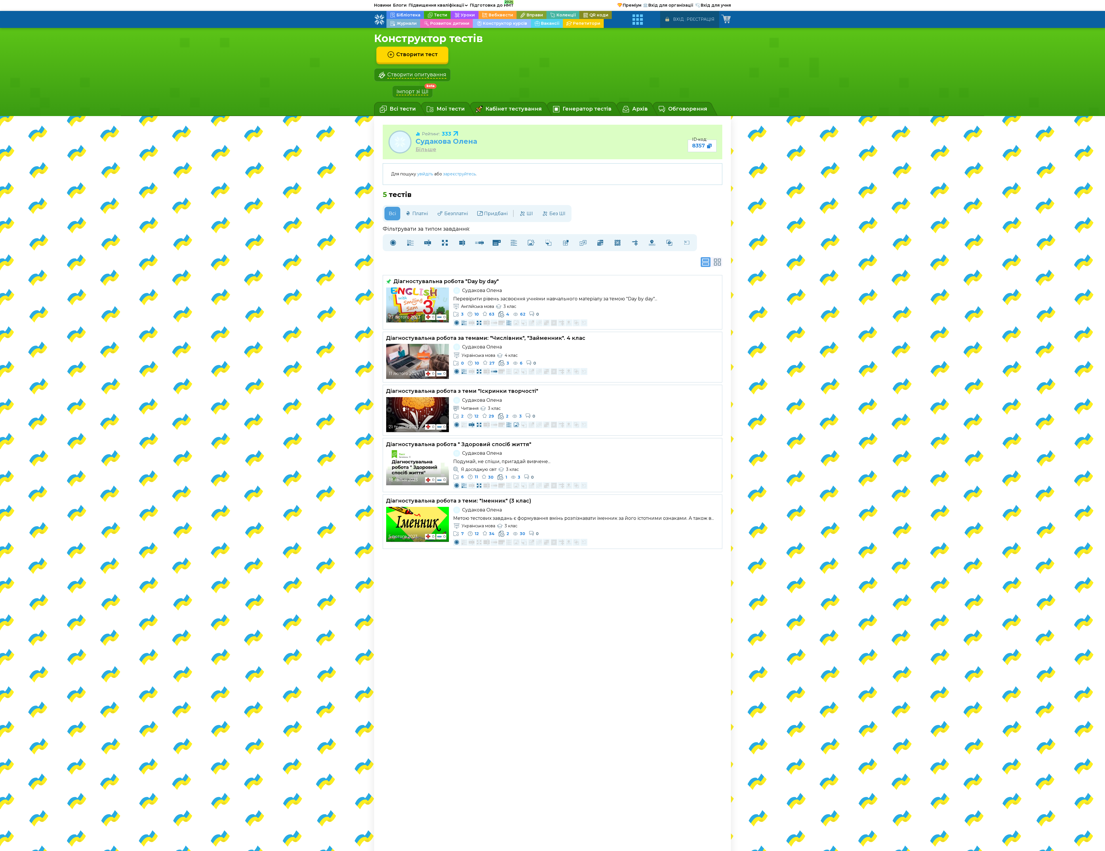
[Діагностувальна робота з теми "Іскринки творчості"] (417, 415)
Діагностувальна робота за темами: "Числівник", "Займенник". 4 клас (485, 338)
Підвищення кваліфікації (438, 5)
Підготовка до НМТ (492, 4)
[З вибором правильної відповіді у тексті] (496, 242)
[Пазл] (565, 242)
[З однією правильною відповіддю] (393, 242)
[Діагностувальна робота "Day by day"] (417, 305)
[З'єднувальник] (669, 242)
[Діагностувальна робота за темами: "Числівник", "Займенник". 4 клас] (417, 361)
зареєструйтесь (459, 174)
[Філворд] (617, 242)
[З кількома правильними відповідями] (410, 242)
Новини (382, 5)
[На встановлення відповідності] (445, 242)
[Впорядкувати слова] (600, 242)
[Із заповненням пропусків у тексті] (479, 242)
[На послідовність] (514, 242)
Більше (426, 150)
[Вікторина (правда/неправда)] (583, 242)
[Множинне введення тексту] (462, 242)
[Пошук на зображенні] (531, 242)
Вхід (678, 19)
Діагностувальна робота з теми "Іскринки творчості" (462, 391)
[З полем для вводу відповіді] (427, 242)
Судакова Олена (446, 141)
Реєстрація (701, 19)
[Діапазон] (652, 242)
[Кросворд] (634, 242)
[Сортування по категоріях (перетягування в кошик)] (548, 242)
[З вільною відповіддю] (686, 242)
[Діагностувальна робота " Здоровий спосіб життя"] (417, 468)
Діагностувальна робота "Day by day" (445, 281)
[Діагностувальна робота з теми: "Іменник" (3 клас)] (417, 524)
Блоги (400, 5)
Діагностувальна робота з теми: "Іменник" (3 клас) (458, 501)
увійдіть (425, 174)
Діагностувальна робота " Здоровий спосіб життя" (458, 444)
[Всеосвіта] (379, 19)
